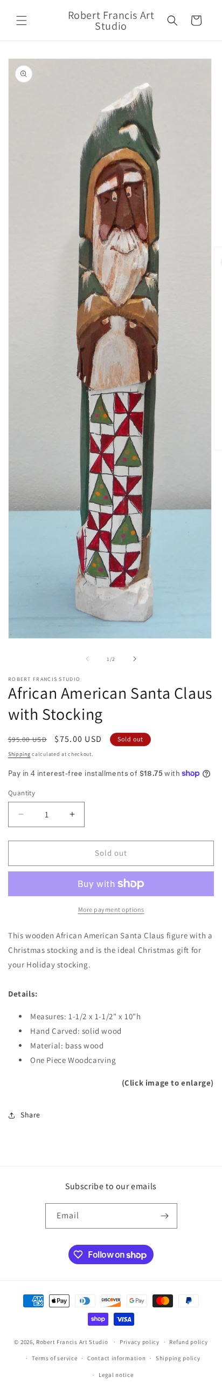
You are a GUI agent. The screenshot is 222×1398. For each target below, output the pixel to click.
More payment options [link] (111, 909)
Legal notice (116, 1375)
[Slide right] (135, 659)
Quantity (21, 792)
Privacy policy (139, 1342)
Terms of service (54, 1358)
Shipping (19, 754)
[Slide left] (87, 659)
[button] (21, 20)
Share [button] (30, 1115)
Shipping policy (178, 1358)
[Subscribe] (165, 1216)
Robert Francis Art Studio (72, 1342)
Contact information (116, 1358)
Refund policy (188, 1342)
